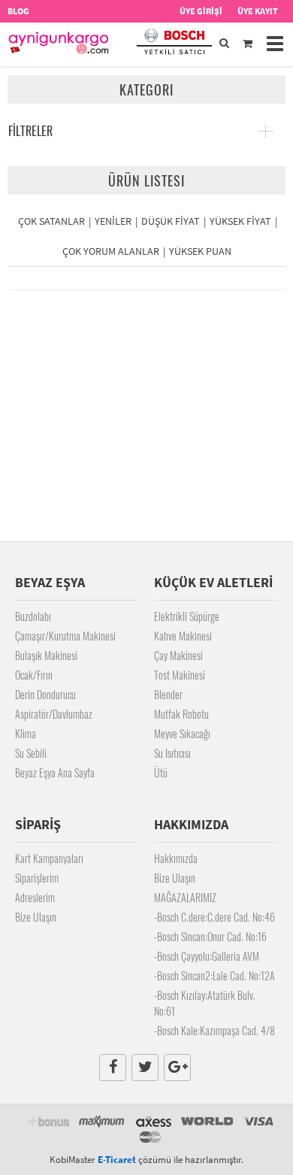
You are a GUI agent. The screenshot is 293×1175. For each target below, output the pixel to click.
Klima (25, 733)
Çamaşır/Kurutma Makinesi (65, 636)
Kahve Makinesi (183, 636)
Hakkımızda (176, 858)
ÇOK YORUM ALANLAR (110, 251)
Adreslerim (35, 897)
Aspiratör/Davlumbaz (53, 714)
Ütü (161, 772)
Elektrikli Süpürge (186, 616)
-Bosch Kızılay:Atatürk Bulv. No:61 (204, 1003)
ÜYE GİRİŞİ (201, 11)
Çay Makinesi (178, 655)
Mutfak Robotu (181, 714)
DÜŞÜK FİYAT (170, 221)
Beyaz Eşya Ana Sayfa (55, 772)
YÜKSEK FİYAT (240, 221)
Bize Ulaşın (35, 917)
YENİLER (113, 221)
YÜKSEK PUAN (200, 251)
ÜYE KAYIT (257, 11)
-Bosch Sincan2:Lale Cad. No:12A (214, 975)
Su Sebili (31, 753)
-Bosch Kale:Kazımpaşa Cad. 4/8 (214, 1030)
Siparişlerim (37, 878)
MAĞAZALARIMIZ (185, 897)
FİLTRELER (30, 130)
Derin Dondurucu (45, 694)
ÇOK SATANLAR (51, 221)
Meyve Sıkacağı (182, 733)
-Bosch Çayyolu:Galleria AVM (206, 956)
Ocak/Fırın (34, 675)
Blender (168, 694)
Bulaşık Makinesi (46, 655)
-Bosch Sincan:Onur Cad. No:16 (210, 936)
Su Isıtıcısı (172, 753)
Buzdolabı (33, 616)
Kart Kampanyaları (49, 858)
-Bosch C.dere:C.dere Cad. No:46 (214, 917)
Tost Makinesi (179, 675)
